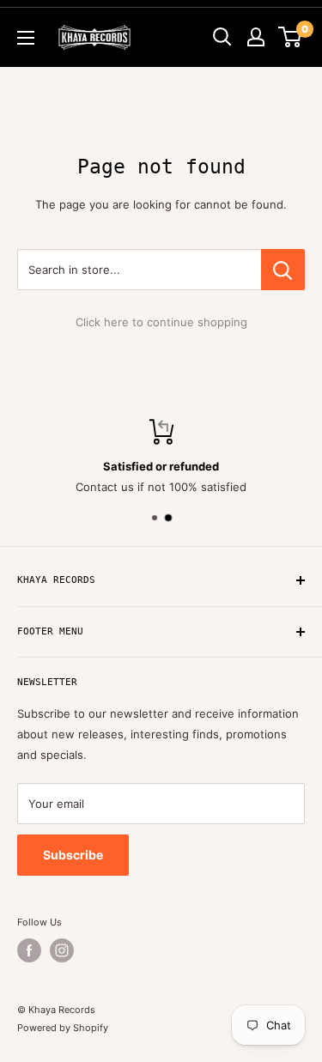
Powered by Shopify (62, 1028)
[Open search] (222, 36)
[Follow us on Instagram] (62, 950)
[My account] (255, 36)
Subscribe (73, 854)
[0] (290, 37)
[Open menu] (25, 38)
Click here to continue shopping (161, 322)
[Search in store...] (283, 269)
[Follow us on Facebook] (29, 950)
